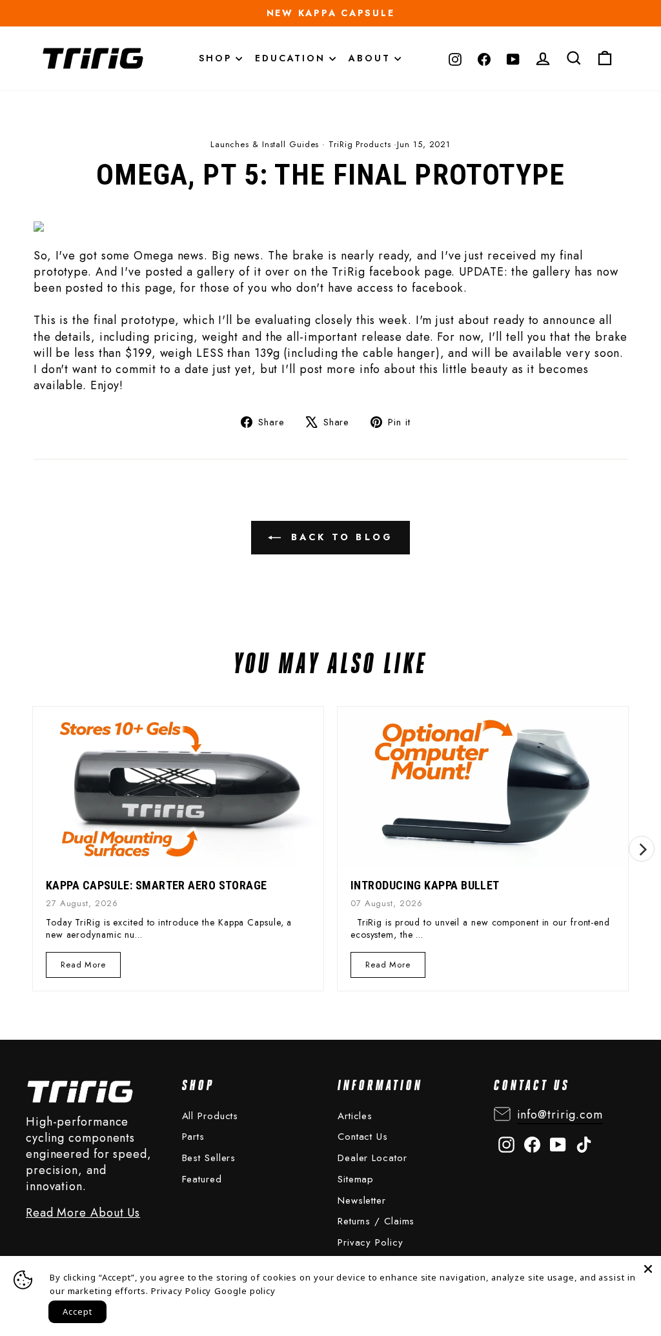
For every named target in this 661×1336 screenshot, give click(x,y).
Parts (193, 1136)
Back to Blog (340, 537)
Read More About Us (83, 1213)
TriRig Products (360, 144)
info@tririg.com (560, 1114)
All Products (210, 1116)
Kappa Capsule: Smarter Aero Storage (156, 885)
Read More (83, 968)
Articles (355, 1116)
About (371, 58)
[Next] (642, 849)
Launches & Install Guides (265, 144)
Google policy (245, 1291)
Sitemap (356, 1179)
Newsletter (362, 1200)
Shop (217, 58)
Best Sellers (209, 1158)
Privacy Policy (370, 1242)
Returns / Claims (376, 1221)
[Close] (648, 1268)
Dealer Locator (372, 1158)
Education (292, 58)
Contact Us (363, 1136)
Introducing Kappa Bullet (425, 885)
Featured (202, 1179)
